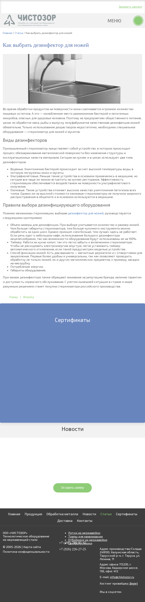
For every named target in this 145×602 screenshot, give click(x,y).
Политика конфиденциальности (26, 551)
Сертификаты (126, 514)
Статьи (106, 514)
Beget (133, 583)
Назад (13, 297)
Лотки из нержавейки (84, 533)
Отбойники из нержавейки (87, 540)
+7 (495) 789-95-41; (25, 4)
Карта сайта (32, 547)
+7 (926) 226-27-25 (25, 9)
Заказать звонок (130, 6)
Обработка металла (62, 514)
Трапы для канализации (85, 536)
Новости (89, 514)
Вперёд (28, 297)
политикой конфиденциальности (95, 496)
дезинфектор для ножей (85, 213)
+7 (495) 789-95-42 (72, 543)
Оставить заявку (72, 487)
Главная (14, 514)
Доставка (64, 520)
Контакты (84, 520)
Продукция (33, 514)
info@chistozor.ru (59, 6)
